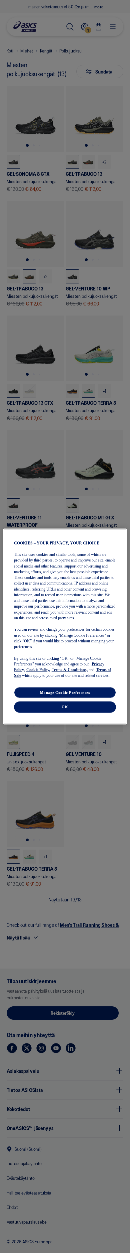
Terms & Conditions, (70, 670)
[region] (65, 626)
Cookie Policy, (38, 670)
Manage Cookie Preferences (65, 692)
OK (65, 707)
